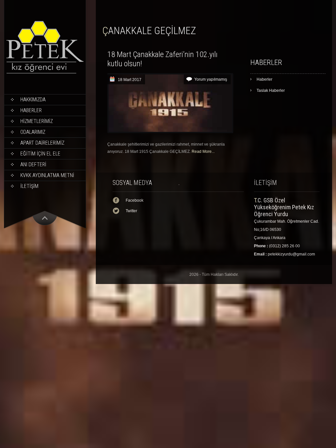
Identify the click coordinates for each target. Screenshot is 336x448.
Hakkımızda (33, 99)
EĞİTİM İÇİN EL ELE (40, 154)
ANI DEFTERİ (33, 164)
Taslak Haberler (271, 90)
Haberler (31, 110)
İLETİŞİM (29, 186)
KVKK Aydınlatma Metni (47, 175)
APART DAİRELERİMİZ (42, 143)
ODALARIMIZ (32, 132)
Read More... (203, 151)
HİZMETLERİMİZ (36, 121)
